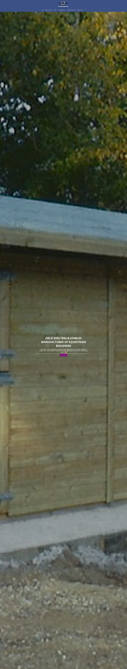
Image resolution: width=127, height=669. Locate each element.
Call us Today (63, 355)
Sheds (55, 10)
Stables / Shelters (48, 10)
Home (43, 10)
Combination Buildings (71, 10)
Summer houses (80, 10)
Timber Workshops (61, 10)
